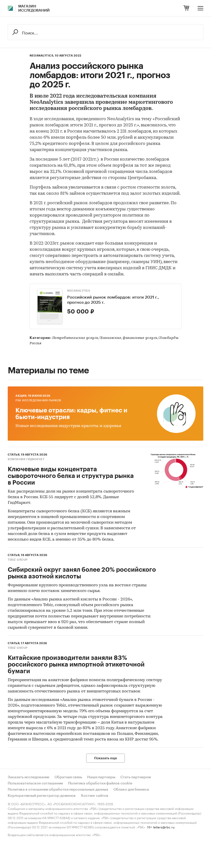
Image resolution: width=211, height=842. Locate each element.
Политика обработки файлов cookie (100, 783)
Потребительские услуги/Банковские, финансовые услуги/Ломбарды (115, 338)
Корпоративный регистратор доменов (42, 796)
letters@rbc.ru (163, 826)
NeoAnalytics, (42, 55)
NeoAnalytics (78, 290)
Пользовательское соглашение (35, 783)
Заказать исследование (28, 777)
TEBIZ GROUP (18, 559)
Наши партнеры (101, 777)
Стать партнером (135, 777)
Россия (35, 343)
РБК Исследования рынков (38, 400)
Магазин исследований (34, 8)
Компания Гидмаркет (26, 459)
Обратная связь (68, 777)
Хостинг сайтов (94, 796)
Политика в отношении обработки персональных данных (58, 789)
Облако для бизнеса (131, 789)
